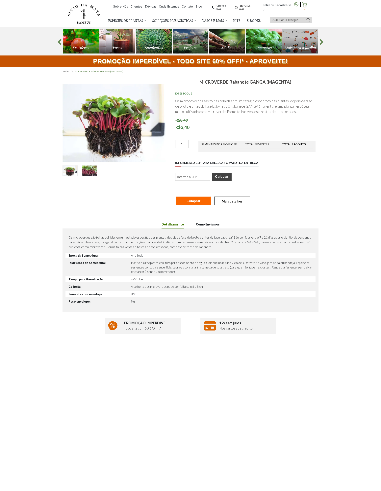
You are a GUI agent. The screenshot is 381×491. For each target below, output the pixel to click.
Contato (187, 6)
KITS (236, 20)
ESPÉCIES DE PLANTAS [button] (126, 20)
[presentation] (60, 42)
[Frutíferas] (81, 41)
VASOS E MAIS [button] (213, 20)
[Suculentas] (154, 41)
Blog (199, 6)
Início (66, 71)
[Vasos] (117, 41)
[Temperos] (263, 41)
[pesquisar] (308, 20)
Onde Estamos (169, 6)
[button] (72, 171)
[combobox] (287, 20)
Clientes (136, 6)
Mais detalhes (232, 201)
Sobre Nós (120, 6)
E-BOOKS (254, 20)
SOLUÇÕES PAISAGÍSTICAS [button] (173, 20)
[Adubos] (227, 41)
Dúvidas (150, 6)
